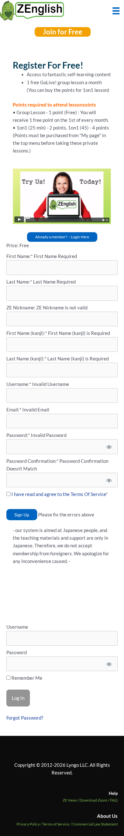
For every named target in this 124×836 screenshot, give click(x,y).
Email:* (13, 409)
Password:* (18, 435)
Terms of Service (55, 824)
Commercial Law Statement (95, 824)
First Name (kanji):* (27, 333)
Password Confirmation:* (32, 461)
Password (16, 652)
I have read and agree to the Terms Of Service (58, 494)
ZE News (71, 800)
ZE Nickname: (21, 307)
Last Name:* (19, 282)
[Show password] (109, 446)
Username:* (18, 384)
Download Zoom (94, 800)
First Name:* (19, 256)
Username (17, 627)
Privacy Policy (28, 824)
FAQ (114, 800)
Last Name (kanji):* (26, 358)
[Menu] (116, 10)
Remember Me (26, 678)
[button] (63, 32)
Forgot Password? (24, 718)
